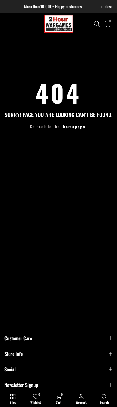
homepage (74, 126)
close (108, 6)
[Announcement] (53, 6)
